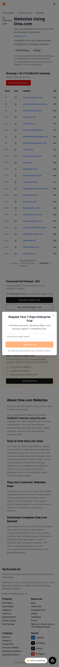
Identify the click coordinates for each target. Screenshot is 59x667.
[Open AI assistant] (52, 660)
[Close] (53, 315)
